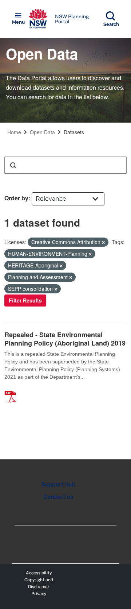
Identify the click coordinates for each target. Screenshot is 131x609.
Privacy (38, 593)
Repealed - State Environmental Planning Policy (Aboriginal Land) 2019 (65, 339)
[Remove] (103, 242)
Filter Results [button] (25, 300)
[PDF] (12, 389)
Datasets (74, 132)
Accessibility (39, 572)
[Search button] (13, 165)
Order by (16, 198)
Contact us (58, 496)
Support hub (58, 484)
